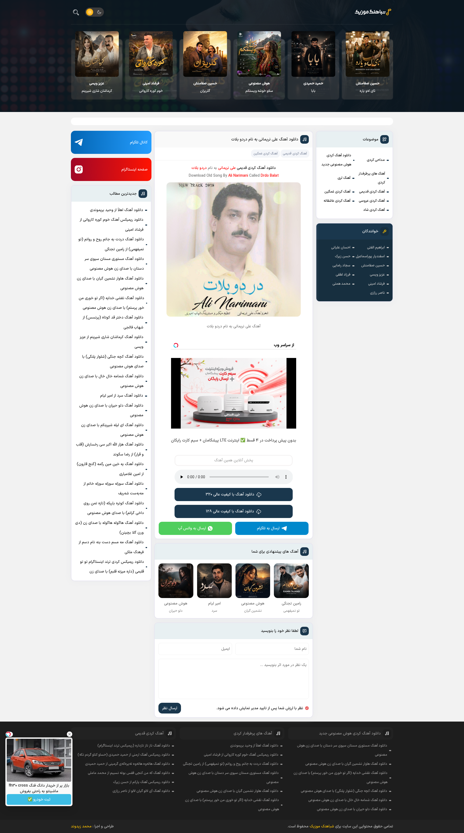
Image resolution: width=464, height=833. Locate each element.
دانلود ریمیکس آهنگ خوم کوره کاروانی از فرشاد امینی (111, 224)
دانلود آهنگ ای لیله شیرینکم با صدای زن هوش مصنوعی (112, 430)
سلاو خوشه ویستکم (313, 87)
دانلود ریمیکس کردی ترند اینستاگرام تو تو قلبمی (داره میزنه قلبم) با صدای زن (112, 566)
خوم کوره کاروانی (205, 87)
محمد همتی (341, 284)
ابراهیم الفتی (376, 247)
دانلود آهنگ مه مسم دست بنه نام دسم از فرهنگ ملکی (111, 547)
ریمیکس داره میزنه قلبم (97, 87)
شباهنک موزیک (322, 826)
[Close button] (69, 734)
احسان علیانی (340, 247)
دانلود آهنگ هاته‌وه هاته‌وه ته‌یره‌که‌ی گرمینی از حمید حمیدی (127, 764)
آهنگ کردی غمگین (337, 191)
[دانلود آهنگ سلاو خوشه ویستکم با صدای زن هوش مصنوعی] (313, 54)
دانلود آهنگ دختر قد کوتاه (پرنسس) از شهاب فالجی (113, 322)
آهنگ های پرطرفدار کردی (371, 178)
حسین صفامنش (373, 265)
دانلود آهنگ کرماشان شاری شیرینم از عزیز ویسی (111, 342)
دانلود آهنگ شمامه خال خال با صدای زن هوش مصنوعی (111, 381)
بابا (367, 87)
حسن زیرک (342, 256)
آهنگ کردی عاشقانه (337, 201)
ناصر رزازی (377, 293)
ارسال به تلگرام (268, 528)
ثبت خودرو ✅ (39, 799)
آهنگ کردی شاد (374, 210)
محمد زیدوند (81, 826)
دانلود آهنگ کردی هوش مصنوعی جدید (336, 160)
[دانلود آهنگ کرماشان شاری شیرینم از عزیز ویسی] (151, 54)
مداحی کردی (376, 160)
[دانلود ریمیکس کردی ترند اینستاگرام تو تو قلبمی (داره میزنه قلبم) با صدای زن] (97, 54)
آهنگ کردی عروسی (372, 201)
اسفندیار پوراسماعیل (370, 256)
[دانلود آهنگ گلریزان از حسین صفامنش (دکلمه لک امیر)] (259, 54)
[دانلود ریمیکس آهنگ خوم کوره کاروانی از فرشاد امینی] (205, 54)
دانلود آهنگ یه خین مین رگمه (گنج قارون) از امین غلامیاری (110, 469)
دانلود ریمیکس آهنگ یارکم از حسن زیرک (141, 782)
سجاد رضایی (341, 265)
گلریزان (259, 87)
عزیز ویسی (377, 274)
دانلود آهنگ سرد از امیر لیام (121, 396)
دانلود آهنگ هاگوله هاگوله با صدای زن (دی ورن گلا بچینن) (109, 527)
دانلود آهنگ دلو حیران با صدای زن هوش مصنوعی (111, 410)
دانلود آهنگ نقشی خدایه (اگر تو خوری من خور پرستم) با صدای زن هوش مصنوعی (111, 303)
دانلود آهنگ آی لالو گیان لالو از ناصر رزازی (141, 791)
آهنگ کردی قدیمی (372, 191)
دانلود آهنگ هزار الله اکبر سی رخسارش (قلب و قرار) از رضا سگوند (110, 449)
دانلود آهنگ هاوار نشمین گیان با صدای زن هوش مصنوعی (110, 283)
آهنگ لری (344, 178)
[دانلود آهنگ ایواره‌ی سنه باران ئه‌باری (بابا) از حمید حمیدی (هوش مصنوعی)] (367, 54)
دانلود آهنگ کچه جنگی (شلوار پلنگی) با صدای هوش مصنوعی (113, 361)
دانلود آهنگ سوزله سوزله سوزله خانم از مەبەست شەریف (114, 488)
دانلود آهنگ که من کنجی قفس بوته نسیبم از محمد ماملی (129, 773)
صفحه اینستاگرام (134, 169)
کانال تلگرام (139, 142)
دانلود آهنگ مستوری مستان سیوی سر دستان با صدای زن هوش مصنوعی (114, 263)
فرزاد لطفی (343, 274)
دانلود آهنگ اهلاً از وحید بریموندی (116, 210)
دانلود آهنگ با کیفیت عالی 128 (230, 511)
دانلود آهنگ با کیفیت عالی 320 (230, 494)
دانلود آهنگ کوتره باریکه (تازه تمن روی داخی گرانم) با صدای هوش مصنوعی (114, 508)
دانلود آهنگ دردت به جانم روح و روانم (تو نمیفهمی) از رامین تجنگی (111, 244)
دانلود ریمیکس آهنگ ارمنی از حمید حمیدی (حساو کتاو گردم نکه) (124, 755)
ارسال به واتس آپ (192, 528)
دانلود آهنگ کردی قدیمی (256, 168)
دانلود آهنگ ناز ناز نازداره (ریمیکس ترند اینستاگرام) (133, 745)
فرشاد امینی (376, 284)
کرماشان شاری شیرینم (151, 87)
